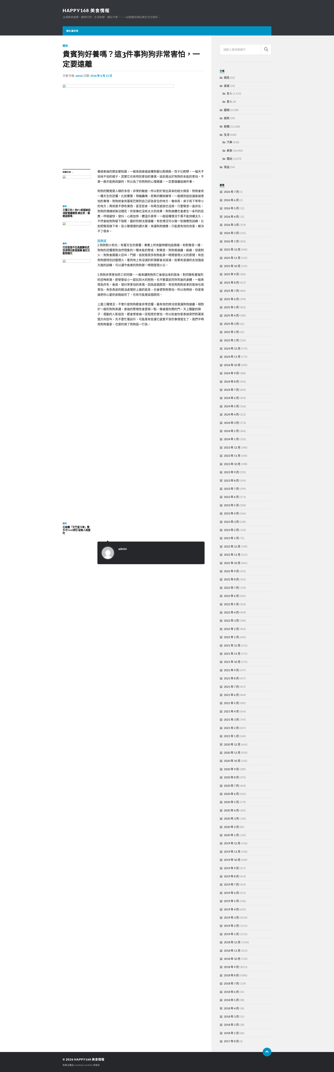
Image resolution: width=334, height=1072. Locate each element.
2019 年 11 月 (232, 851)
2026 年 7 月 (231, 191)
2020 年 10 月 (232, 760)
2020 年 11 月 (232, 752)
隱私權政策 (72, 30)
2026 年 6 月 (231, 200)
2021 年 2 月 (231, 727)
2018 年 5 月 (231, 1000)
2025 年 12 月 (232, 249)
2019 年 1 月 (231, 934)
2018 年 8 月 (231, 975)
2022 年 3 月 (231, 620)
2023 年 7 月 (231, 488)
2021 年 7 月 (231, 686)
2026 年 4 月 (231, 216)
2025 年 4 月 (231, 315)
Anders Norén (83, 1065)
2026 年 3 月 (231, 224)
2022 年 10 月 (232, 563)
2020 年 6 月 (231, 793)
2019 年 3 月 (231, 917)
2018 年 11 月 (232, 950)
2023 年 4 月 (231, 513)
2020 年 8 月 (231, 777)
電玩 (229, 158)
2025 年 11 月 (232, 257)
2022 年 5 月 (231, 604)
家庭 (226, 85)
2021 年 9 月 (231, 670)
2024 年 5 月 (231, 406)
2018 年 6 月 (231, 991)
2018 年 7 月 (231, 983)
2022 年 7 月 (231, 587)
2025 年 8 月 (231, 282)
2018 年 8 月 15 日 (101, 75)
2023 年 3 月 (231, 521)
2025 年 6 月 (231, 299)
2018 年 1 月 (231, 1033)
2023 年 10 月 (232, 464)
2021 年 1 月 (231, 736)
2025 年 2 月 (231, 331)
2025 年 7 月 (231, 290)
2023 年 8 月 (231, 480)
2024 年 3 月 (231, 422)
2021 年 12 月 (232, 645)
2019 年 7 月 (231, 884)
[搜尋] (266, 49)
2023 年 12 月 (232, 447)
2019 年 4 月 (231, 909)
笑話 (226, 167)
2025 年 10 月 (232, 266)
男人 (229, 101)
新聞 (226, 126)
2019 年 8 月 (231, 876)
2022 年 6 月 (231, 595)
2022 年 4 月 (231, 612)
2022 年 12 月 (232, 546)
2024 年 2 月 (231, 430)
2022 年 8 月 (231, 579)
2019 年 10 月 (232, 859)
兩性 (226, 77)
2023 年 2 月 (231, 529)
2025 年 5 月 (231, 307)
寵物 (65, 45)
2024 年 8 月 (231, 381)
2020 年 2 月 (231, 826)
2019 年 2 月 (231, 925)
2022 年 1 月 (231, 637)
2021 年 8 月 (231, 678)
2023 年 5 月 (231, 505)
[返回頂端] (267, 1052)
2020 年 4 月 (231, 810)
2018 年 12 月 (232, 942)
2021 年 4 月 (231, 711)
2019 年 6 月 (231, 892)
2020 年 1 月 (231, 835)
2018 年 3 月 (231, 1016)
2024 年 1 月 (231, 439)
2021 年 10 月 (232, 661)
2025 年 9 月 (231, 274)
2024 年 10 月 (232, 365)
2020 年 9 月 (231, 769)
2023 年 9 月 (231, 472)
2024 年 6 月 (231, 397)
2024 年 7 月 (231, 389)
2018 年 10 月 (232, 958)
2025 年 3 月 (231, 323)
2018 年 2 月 (231, 1024)
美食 (229, 150)
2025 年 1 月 (231, 340)
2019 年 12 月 (232, 843)
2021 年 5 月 (231, 703)
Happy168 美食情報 (86, 10)
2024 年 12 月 (232, 348)
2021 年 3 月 (231, 719)
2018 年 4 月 (231, 1008)
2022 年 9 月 (231, 571)
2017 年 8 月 (231, 1041)
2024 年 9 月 (231, 373)
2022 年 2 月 (231, 628)
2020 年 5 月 (231, 802)
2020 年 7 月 (231, 785)
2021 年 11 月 (232, 653)
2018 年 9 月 (231, 966)
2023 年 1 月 (231, 538)
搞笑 (226, 118)
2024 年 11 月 (232, 356)
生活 (226, 134)
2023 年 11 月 (232, 455)
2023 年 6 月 (231, 496)
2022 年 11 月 (232, 554)
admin (79, 75)
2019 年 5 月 (231, 901)
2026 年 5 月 (231, 208)
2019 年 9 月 (231, 868)
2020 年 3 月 (231, 818)
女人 (229, 93)
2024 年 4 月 (231, 414)
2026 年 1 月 (231, 241)
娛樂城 (101, 241)
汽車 (229, 142)
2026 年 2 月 (231, 233)
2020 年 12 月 (232, 744)
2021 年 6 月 (231, 694)
